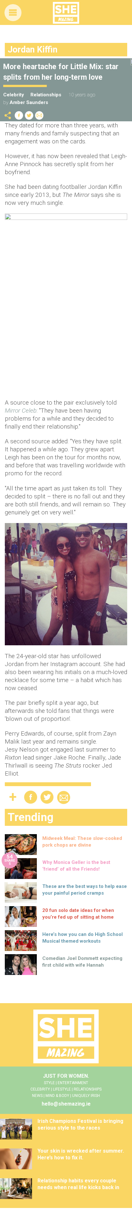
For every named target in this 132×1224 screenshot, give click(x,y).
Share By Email (39, 115)
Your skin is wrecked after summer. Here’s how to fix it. (80, 1154)
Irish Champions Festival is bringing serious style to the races (80, 1124)
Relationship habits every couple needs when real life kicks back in (78, 1184)
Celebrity (13, 95)
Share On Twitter (29, 115)
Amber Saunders (29, 102)
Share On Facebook (18, 115)
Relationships (45, 95)
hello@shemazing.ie (66, 1104)
